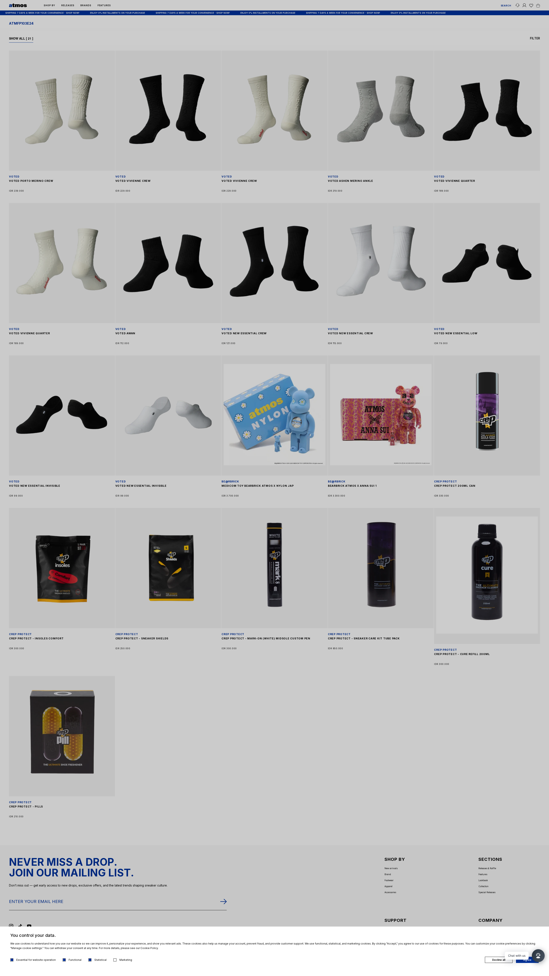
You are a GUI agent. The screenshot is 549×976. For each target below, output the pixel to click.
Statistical (100, 959)
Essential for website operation (36, 959)
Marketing (125, 959)
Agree (527, 959)
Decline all (498, 959)
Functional (75, 959)
